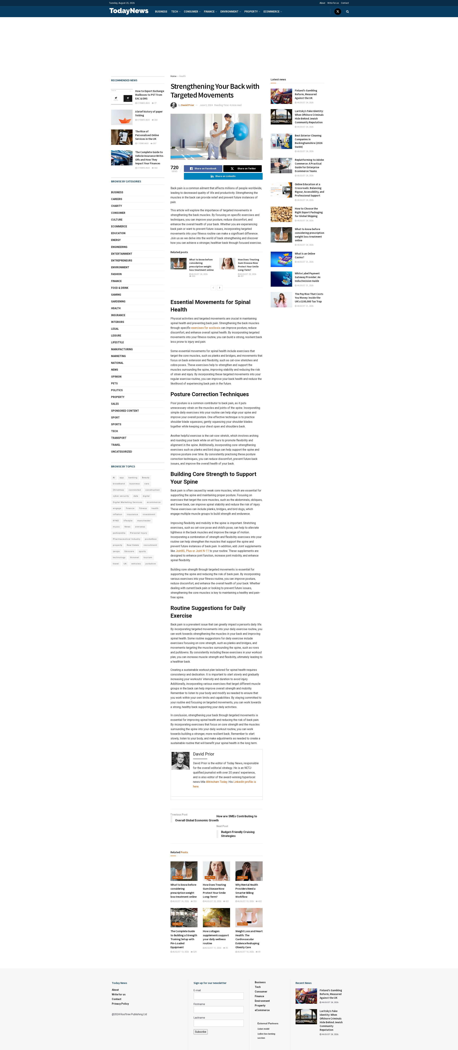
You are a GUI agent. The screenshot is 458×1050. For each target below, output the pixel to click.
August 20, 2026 (248, 274)
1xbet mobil (263, 1029)
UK (125, 564)
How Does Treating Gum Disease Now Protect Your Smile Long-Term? (248, 265)
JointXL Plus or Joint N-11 (192, 551)
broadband (119, 484)
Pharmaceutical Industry (126, 539)
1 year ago (142, 143)
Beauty (145, 478)
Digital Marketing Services (127, 502)
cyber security (121, 496)
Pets (114, 383)
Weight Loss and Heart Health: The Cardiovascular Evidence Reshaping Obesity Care (248, 939)
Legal (115, 328)
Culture (116, 219)
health (155, 508)
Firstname (199, 1004)
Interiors (117, 322)
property (117, 545)
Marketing (118, 356)
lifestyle (128, 521)
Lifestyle (117, 342)
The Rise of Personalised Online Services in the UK (147, 135)
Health (182, 76)
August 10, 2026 (245, 952)
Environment (229, 11)
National (117, 362)
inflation (117, 514)
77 (155, 103)
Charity (116, 205)
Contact (345, 3)
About (322, 3)
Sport (115, 417)
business (135, 484)
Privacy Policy (120, 1003)
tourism (148, 557)
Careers (116, 199)
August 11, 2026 (212, 948)
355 (193, 276)
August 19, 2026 (245, 901)
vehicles (136, 564)
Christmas (118, 490)
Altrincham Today (216, 782)
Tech (174, 11)
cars (146, 484)
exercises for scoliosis (205, 328)
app (122, 478)
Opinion (116, 376)
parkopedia (119, 533)
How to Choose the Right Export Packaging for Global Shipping (309, 212)
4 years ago (143, 120)
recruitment (150, 545)
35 (226, 948)
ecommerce (154, 502)
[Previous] (213, 287)
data (135, 496)
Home (173, 76)
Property (251, 11)
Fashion (116, 274)
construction (152, 490)
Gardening (118, 301)
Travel (115, 444)
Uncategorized (121, 451)
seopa (116, 551)
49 (259, 952)
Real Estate (133, 545)
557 (154, 143)
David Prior (187, 105)
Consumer (191, 11)
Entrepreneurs (121, 260)
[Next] (219, 287)
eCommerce (271, 11)
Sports (116, 424)
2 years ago (143, 103)
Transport (118, 438)
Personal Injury (138, 533)
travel (116, 564)
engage (117, 508)
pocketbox (151, 539)
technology (119, 557)
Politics (117, 390)
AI (114, 478)
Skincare (129, 551)
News (114, 369)
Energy (116, 240)
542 (155, 168)
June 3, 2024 (206, 105)
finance (130, 508)
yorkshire (150, 564)
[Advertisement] (229, 44)
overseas (140, 527)
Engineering (119, 247)
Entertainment (121, 253)
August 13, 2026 (180, 952)
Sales (115, 403)
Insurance (118, 315)
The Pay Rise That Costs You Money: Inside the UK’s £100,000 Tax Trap (309, 297)
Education (118, 233)
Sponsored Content (125, 410)
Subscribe (200, 1031)
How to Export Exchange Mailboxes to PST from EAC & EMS (149, 94)
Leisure (116, 335)
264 (155, 120)
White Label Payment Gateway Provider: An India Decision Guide (307, 277)
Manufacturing (122, 349)
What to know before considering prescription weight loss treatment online (201, 265)
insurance (132, 514)
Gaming (116, 294)
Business (161, 11)
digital (146, 496)
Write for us (333, 3)
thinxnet (134, 557)
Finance (209, 11)
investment (149, 514)
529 (194, 952)
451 (242, 276)
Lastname (199, 1017)
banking (132, 478)
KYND (116, 521)
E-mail (197, 990)
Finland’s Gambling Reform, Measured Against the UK (306, 94)
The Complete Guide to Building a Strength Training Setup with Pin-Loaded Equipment (183, 939)
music (116, 527)
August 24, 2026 (199, 274)
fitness (143, 508)
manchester (144, 521)
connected (135, 490)
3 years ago (143, 168)
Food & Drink (119, 287)
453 (259, 901)
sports (142, 551)
